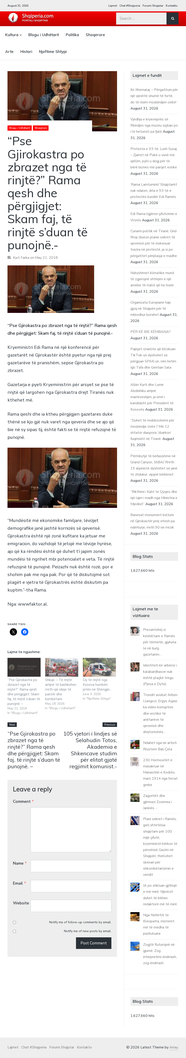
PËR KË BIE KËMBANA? (150, 331)
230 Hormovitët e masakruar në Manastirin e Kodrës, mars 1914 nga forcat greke (160, 772)
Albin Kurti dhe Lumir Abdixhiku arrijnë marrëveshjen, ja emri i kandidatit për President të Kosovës (152, 397)
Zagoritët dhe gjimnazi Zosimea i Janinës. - (157, 802)
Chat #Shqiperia (130, 5)
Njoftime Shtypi (53, 51)
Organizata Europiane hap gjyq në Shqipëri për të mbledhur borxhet (150, 308)
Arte (9, 51)
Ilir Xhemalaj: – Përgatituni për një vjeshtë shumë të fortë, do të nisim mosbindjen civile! (154, 96)
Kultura (11, 34)
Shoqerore (95, 34)
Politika (72, 34)
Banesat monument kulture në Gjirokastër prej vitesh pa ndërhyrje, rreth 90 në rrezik (152, 521)
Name (20, 863)
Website (21, 903)
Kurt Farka (21, 257)
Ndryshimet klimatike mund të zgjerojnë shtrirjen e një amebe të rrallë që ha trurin (152, 279)
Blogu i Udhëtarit (43, 34)
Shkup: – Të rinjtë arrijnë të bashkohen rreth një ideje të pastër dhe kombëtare (60, 689)
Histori (26, 51)
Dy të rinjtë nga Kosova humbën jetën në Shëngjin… (97, 685)
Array (173, 1047)
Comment (23, 801)
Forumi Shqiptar (153, 5)
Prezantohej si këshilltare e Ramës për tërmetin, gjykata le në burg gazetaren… (159, 642)
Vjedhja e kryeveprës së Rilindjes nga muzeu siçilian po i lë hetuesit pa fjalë (154, 125)
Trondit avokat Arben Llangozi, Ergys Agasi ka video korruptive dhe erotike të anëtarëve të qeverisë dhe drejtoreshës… (160, 713)
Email (19, 883)
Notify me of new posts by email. (87, 931)
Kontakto (172, 5)
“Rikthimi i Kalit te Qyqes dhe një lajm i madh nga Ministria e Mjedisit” (153, 498)
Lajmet (112, 5)
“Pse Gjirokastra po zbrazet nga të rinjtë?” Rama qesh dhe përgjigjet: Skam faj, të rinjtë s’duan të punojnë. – (23, 692)
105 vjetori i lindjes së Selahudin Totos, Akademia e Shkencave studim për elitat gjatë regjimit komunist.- (90, 750)
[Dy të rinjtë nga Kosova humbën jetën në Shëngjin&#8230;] (99, 667)
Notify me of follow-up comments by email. (80, 922)
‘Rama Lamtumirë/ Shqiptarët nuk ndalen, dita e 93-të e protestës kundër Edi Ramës (153, 190)
